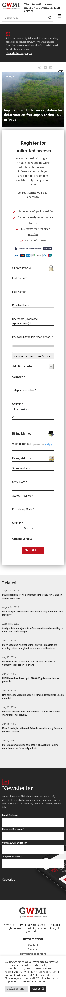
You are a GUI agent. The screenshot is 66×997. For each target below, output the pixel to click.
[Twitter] (45, 67)
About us (33, 949)
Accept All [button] (38, 988)
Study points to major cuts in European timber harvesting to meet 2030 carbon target (32, 630)
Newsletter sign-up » (19, 53)
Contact (33, 945)
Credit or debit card (22, 444)
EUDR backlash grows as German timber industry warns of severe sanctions (32, 596)
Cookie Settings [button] (16, 988)
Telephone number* (12, 856)
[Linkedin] (50, 67)
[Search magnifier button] (50, 17)
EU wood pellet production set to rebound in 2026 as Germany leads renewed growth (28, 663)
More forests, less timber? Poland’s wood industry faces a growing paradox (32, 730)
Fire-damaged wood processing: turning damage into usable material (33, 697)
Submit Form (33, 550)
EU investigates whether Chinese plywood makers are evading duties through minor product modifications (29, 647)
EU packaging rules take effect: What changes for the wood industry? (32, 613)
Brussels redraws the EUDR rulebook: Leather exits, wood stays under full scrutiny (31, 713)
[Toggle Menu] (59, 16)
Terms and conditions (33, 953)
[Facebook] (39, 67)
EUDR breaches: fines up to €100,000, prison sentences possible (30, 680)
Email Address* (10, 815)
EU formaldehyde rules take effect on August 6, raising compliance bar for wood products (30, 747)
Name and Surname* (13, 829)
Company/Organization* (14, 843)
